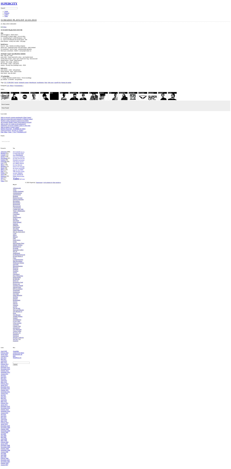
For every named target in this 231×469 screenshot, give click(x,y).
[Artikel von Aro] (15, 99)
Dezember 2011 (5, 387)
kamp (16, 164)
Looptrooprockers (18, 259)
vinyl (21, 179)
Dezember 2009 (5, 426)
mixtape (16, 168)
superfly (14, 174)
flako (16, 158)
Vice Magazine (17, 329)
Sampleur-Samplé (18, 285)
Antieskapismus (17, 193)
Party (2, 171)
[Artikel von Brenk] (44, 99)
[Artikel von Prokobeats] (123, 99)
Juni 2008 (3, 455)
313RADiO (10, 82)
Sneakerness (16, 292)
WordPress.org (17, 357)
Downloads (4, 158)
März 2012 (4, 382)
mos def (20, 168)
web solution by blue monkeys (52, 182)
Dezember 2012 (5, 367)
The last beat (16, 308)
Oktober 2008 (5, 448)
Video (6, 16)
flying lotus (20, 158)
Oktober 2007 (5, 463)
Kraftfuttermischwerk (19, 254)
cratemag (15, 212)
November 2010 (5, 408)
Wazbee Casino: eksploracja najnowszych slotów (15, 120)
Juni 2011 (3, 396)
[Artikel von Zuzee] (172, 99)
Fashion (3, 160)
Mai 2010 (3, 418)
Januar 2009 (4, 444)
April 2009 (4, 439)
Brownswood (17, 206)
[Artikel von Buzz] (64, 99)
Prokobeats (122, 93)
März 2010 (4, 421)
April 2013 (4, 361)
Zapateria (15, 341)
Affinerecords (17, 188)
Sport (2, 174)
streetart (22, 171)
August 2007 (4, 465)
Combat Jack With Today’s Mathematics (19, 210)
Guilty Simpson (16, 161)
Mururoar (15, 267)
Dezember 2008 (5, 445)
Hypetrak (15, 248)
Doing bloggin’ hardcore (17, 223)
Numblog (15, 271)
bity (21, 93)
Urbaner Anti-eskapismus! (17, 327)
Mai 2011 (3, 398)
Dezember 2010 (5, 406)
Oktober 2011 (5, 390)
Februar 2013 (4, 364)
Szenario (160, 93)
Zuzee (169, 93)
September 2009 (5, 431)
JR (90, 93)
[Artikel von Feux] (83, 99)
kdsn (45, 82)
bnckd (16, 82)
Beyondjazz (16, 201)
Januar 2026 (4, 354)
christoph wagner (24, 82)
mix (14, 168)
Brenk (42, 93)
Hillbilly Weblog (17, 245)
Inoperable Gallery (18, 250)
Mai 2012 (3, 379)
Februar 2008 (4, 458)
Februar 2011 (4, 403)
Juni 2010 (3, 416)
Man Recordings (17, 261)
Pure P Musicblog (18, 276)
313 (5, 82)
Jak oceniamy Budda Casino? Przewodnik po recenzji (16, 122)
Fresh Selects (16, 240)
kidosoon (15, 166)
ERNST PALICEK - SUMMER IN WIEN (13, 129)
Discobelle (16, 220)
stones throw (18, 171)
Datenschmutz (17, 217)
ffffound (15, 237)
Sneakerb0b (16, 290)
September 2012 (5, 372)
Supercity (151, 93)
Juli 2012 (3, 375)
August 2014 (4, 356)
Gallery (6, 14)
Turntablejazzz (17, 319)
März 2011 (4, 401)
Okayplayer (16, 274)
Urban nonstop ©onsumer (17, 323)
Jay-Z (14, 163)
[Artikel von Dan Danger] (74, 99)
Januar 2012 (4, 385)
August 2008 (4, 452)
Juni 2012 (3, 377)
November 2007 (5, 461)
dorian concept (16, 156)
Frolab (15, 241)
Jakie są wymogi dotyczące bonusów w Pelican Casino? (17, 119)
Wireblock (16, 334)
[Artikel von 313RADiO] (5, 99)
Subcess (15, 303)
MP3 (23, 168)
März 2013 (4, 362)
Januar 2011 (4, 405)
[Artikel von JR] (93, 99)
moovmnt (15, 264)
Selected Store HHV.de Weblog (17, 288)
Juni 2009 (3, 435)
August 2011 (4, 393)
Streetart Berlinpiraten (16, 299)
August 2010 (4, 413)
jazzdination (40, 82)
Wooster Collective (18, 337)
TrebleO (15, 318)
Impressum (39, 182)
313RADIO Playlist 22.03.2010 (19, 20)
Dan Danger (73, 93)
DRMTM (15, 225)
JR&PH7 (17, 163)
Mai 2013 (3, 359)
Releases (6, 13)
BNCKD (32, 93)
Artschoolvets (17, 194)
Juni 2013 (3, 357)
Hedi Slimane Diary (18, 243)
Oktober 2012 (5, 370)
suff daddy (15, 173)
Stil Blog (15, 297)
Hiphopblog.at (17, 246)
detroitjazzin (32, 82)
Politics (3, 173)
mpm (14, 169)
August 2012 (4, 374)
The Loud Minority (18, 310)
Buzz (61, 93)
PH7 (110, 93)
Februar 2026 (4, 353)
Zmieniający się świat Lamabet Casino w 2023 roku (15, 125)
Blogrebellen (16, 203)
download (21, 156)
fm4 (24, 158)
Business (3, 153)
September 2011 (5, 392)
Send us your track (6, 141)
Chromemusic (17, 207)
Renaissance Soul (18, 282)
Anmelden (16, 351)
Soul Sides (16, 293)
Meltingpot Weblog (18, 263)
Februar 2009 (4, 442)
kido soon (51, 82)
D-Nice (15, 215)
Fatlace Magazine (18, 230)
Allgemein (4, 152)
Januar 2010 (4, 424)
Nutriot (15, 272)
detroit (14, 155)
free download (21, 160)
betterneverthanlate (18, 199)
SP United (141, 93)
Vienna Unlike (17, 331)
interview (22, 161)
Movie (2, 168)
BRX (51, 93)
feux (14, 158)
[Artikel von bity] (24, 99)
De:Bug (15, 219)
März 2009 (4, 440)
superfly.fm (57, 82)
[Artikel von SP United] (142, 99)
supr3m (15, 306)
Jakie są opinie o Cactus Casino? (10, 127)
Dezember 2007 (5, 460)
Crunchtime (16, 214)
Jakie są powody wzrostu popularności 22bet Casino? (16, 117)
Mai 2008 (3, 457)
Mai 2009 (3, 437)
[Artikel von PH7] (113, 99)
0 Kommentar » (19, 85)
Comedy (3, 155)
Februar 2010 (4, 422)
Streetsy (15, 302)
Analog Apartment (18, 191)
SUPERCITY (9, 3)
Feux (80, 93)
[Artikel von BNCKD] (34, 99)
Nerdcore (15, 269)
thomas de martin (66, 82)
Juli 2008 (3, 453)
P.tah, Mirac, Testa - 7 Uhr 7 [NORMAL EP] (13, 132)
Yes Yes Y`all (16, 339)
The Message (16, 315)
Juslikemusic (16, 253)
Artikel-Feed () (18, 353)
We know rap (17, 332)
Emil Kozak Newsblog (16, 227)
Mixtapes (3, 166)
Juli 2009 (3, 434)
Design (3, 156)
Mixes (12, 85)
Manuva (101, 93)
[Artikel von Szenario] (162, 99)
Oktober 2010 (5, 409)
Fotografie (4, 161)
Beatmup (15, 196)
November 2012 (5, 369)
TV (2, 179)
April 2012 (4, 380)
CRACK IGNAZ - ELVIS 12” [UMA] (12, 130)
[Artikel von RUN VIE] (133, 99)
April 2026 (4, 351)
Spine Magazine (17, 295)
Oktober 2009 (5, 429)
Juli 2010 (3, 414)
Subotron (15, 305)
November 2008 (5, 447)
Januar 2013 (4, 366)
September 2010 (5, 411)
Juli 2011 (3, 395)
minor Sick (22, 166)
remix (19, 169)
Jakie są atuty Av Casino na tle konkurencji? (13, 124)
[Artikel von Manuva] (103, 99)
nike (16, 169)
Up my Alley (16, 321)
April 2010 (4, 419)
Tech (2, 178)
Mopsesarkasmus (18, 266)
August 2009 (4, 432)
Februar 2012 (4, 383)
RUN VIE (132, 93)
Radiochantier (17, 277)
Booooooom (16, 204)
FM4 (14, 238)
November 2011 (5, 388)
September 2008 (5, 450)
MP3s (2, 169)
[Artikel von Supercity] (152, 99)
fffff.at (15, 235)
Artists (6, 11)
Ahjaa (14, 190)
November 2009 (5, 427)
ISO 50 (15, 251)
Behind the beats (17, 198)
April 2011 (4, 400)
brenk (19, 153)
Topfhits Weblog (17, 316)
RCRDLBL (16, 279)
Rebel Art (15, 280)
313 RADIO (18, 152)
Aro (12, 93)
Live (8, 85)
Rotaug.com (16, 284)
